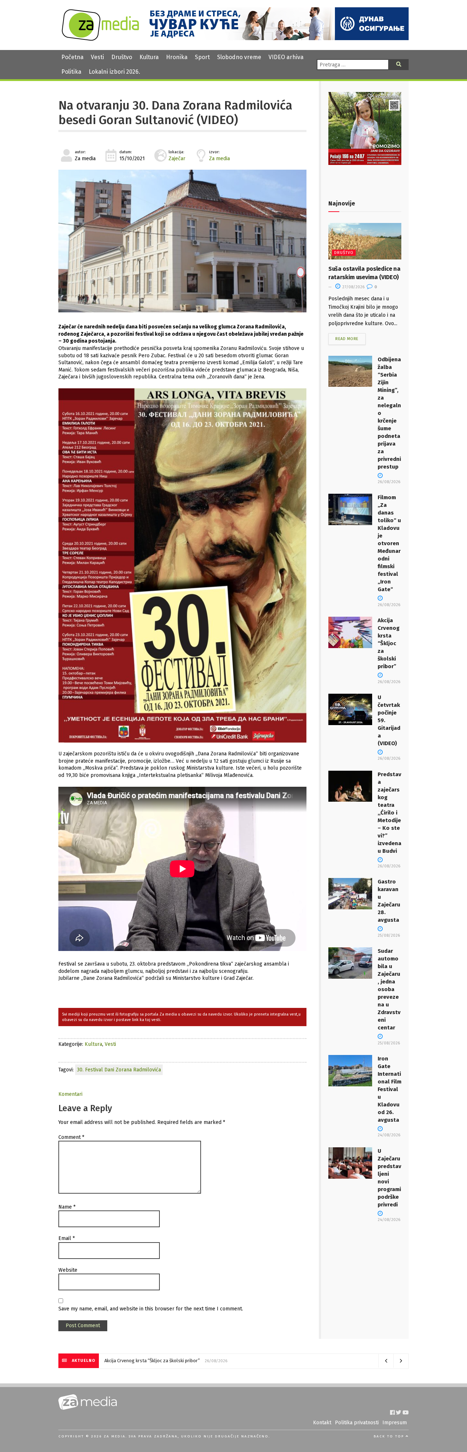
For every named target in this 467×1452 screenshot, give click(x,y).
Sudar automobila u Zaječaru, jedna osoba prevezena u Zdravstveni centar (389, 989)
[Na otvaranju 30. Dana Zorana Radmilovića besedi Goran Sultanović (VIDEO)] (182, 241)
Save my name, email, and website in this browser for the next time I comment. (150, 1309)
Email (66, 1238)
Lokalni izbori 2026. (114, 71)
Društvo (121, 57)
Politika (71, 71)
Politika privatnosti (357, 1423)
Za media (219, 158)
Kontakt (322, 1423)
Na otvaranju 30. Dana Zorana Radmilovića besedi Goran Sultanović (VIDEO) (175, 112)
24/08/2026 (389, 1135)
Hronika (177, 57)
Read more (347, 338)
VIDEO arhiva (286, 57)
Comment (71, 1137)
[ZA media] (100, 39)
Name (67, 1207)
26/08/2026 (389, 758)
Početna (72, 57)
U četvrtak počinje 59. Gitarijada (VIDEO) (144, 1360)
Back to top (390, 1436)
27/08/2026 (352, 287)
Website (67, 1270)
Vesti (97, 57)
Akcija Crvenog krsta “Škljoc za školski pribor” (389, 643)
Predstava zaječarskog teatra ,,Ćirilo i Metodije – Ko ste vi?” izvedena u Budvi (389, 812)
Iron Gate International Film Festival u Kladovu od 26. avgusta (389, 1089)
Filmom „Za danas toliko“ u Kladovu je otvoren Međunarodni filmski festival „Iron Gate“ (389, 543)
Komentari (70, 1094)
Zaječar (177, 158)
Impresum (394, 1423)
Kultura (149, 57)
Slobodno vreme (239, 57)
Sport (202, 57)
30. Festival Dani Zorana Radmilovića (119, 1070)
